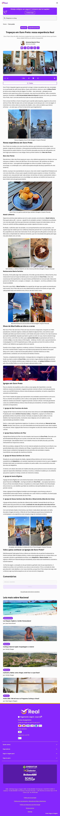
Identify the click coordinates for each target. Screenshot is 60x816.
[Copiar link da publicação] (38, 48)
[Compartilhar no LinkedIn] (34, 48)
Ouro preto (11, 24)
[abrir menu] (57, 3)
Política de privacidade (30, 797)
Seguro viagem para (8, 753)
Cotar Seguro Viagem (51, 813)
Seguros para (6, 758)
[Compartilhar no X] (25, 48)
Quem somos (6, 744)
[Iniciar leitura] (33, 78)
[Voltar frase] (28, 78)
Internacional (8, 618)
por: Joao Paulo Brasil (9, 623)
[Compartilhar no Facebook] (22, 48)
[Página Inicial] (5, 3)
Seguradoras (6, 749)
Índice (31, 83)
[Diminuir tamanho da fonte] (5, 78)
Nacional (6, 644)
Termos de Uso (30, 808)
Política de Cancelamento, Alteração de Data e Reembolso (30, 801)
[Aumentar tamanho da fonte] (7, 78)
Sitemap (30, 811)
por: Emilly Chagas (8, 649)
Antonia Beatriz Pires (33, 42)
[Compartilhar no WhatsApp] (31, 48)
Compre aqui (30, 12)
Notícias (6, 696)
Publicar (30, 586)
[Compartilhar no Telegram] (28, 48)
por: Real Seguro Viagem (10, 701)
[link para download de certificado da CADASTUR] (30, 770)
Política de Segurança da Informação (30, 804)
